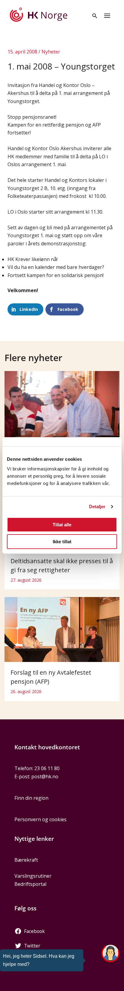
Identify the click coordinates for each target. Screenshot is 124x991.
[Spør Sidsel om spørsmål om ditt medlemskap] (110, 953)
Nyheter (51, 51)
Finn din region (31, 798)
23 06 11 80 (47, 768)
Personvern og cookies (40, 819)
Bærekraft (26, 860)
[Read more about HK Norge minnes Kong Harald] (62, 409)
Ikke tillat (62, 541)
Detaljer (97, 506)
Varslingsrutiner (32, 876)
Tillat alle (62, 524)
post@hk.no (44, 776)
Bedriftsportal (30, 884)
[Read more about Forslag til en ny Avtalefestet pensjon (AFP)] (62, 629)
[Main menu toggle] (107, 15)
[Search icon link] (95, 16)
